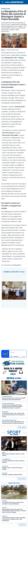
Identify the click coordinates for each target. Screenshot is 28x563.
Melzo (21, 58)
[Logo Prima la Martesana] (14, 2)
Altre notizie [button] (21, 427)
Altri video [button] (22, 525)
